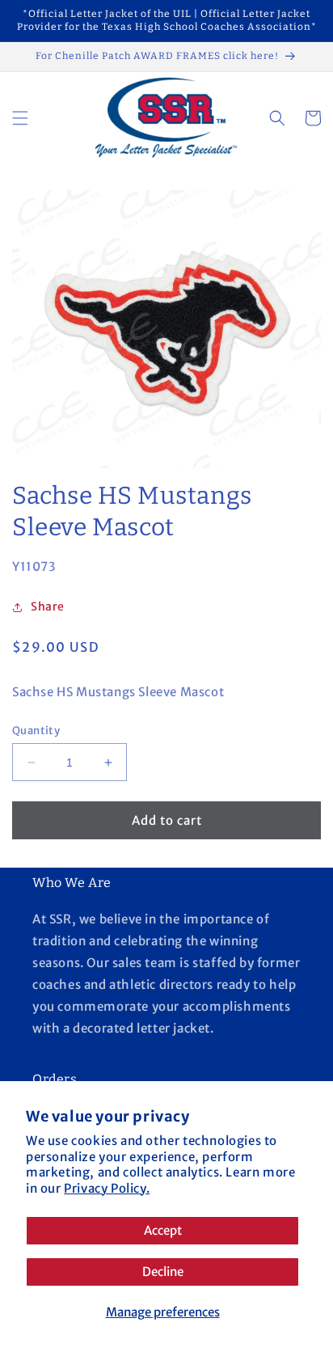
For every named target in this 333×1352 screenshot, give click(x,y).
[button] (20, 118)
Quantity (36, 730)
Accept (163, 1230)
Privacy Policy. (107, 1188)
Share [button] (48, 606)
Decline (162, 1271)
